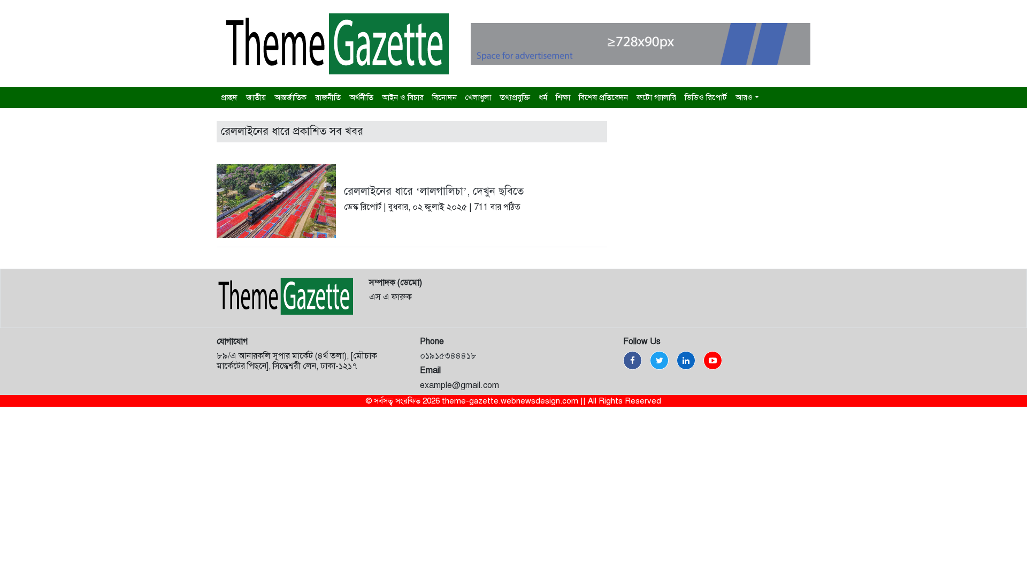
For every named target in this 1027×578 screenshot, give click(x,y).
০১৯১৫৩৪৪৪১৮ (448, 356)
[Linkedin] (686, 360)
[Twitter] (659, 360)
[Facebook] (632, 360)
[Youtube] (712, 360)
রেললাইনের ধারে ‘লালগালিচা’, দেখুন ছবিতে (434, 191)
